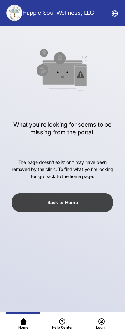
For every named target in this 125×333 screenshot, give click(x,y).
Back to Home (62, 202)
